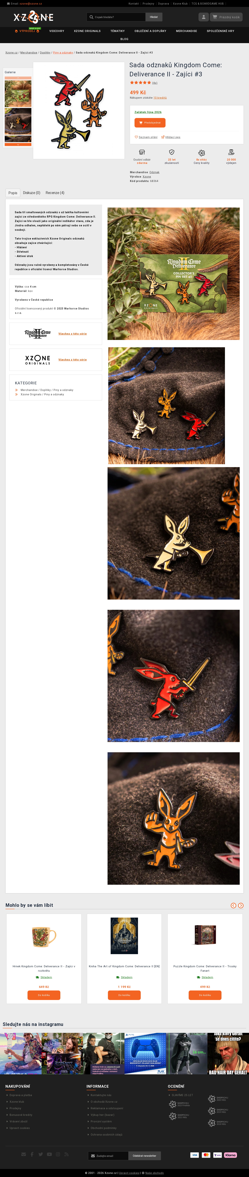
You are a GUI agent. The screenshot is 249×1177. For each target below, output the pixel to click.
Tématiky (117, 31)
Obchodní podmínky (104, 1128)
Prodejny (148, 3)
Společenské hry (220, 31)
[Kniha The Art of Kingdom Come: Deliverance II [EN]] (124, 935)
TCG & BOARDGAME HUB (208, 3)
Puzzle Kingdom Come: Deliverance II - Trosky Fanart (205, 968)
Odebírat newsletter (144, 1155)
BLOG (124, 39)
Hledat (154, 17)
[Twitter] (41, 1154)
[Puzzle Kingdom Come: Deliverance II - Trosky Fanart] (205, 935)
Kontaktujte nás (101, 1095)
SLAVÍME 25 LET (182, 1095)
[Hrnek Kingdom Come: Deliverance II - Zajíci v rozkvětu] (44, 935)
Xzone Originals (87, 31)
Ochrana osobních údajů (106, 1134)
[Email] (23, 1154)
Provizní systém (101, 1121)
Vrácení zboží (19, 1121)
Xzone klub (17, 1101)
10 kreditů (160, 97)
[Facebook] (32, 1154)
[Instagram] (58, 1154)
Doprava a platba (21, 1095)
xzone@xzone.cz (26, 3)
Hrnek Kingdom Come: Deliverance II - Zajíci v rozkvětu (44, 968)
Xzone (147, 176)
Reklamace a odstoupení (107, 1108)
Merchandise (186, 31)
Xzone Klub (180, 3)
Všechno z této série (73, 333)
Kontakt (134, 3)
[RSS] (66, 1154)
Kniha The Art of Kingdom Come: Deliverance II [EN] (124, 966)
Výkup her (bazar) (102, 1114)
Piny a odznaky (63, 390)
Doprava (163, 3)
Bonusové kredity (21, 1114)
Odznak (154, 172)
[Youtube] (49, 1154)
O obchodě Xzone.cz (104, 1101)
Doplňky (45, 390)
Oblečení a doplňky (150, 31)
